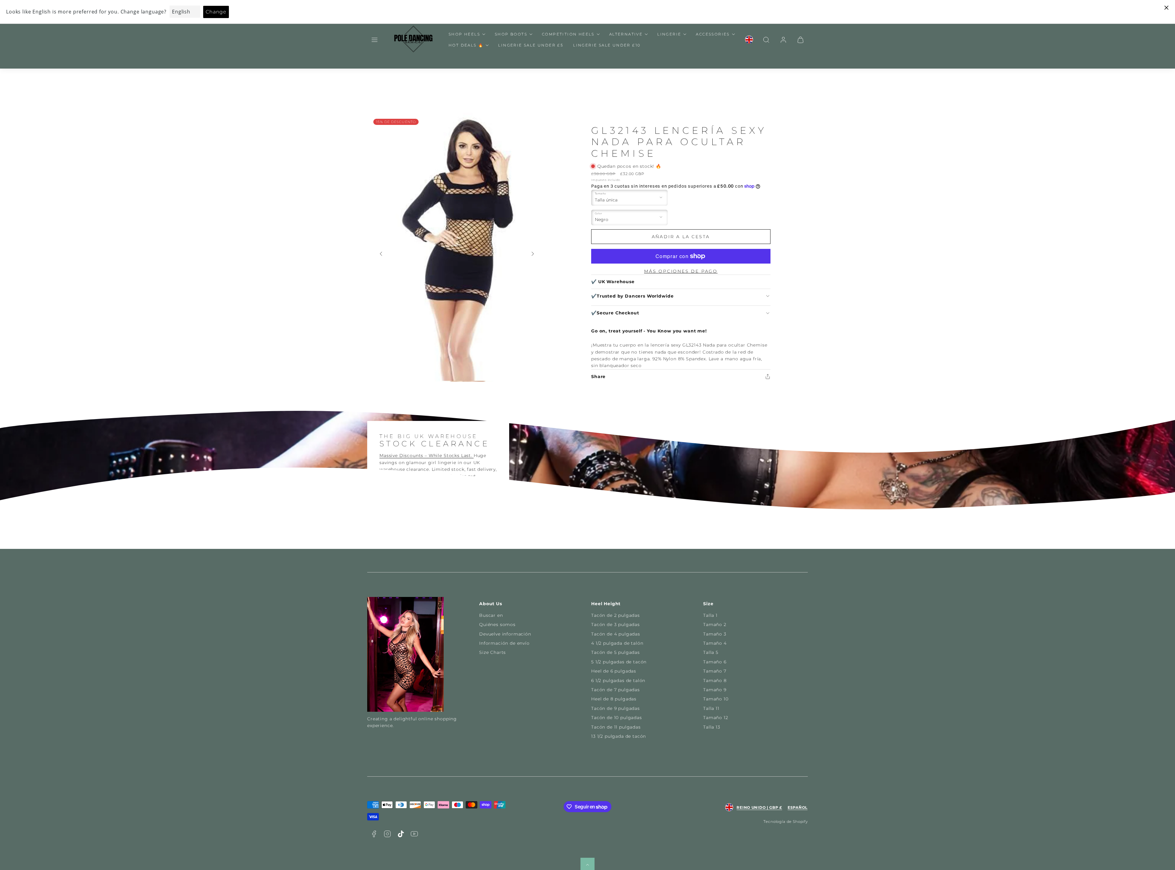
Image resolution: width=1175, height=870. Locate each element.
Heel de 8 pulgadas (613, 699)
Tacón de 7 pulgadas (615, 689)
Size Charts (492, 652)
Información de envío (504, 643)
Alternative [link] (626, 34)
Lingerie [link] (669, 34)
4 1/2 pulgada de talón (617, 643)
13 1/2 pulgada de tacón (618, 736)
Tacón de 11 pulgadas (616, 727)
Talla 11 (711, 708)
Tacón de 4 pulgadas (615, 634)
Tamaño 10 (716, 699)
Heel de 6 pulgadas (613, 671)
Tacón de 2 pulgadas (615, 615)
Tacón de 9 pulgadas (615, 708)
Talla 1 (710, 615)
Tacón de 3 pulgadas (615, 624)
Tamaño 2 (714, 624)
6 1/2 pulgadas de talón (618, 680)
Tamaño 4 (715, 643)
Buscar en (491, 615)
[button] (374, 39)
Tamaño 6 (714, 662)
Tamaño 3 (714, 634)
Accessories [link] (712, 34)
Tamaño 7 (714, 671)
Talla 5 (710, 652)
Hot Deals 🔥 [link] (466, 45)
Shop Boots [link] (511, 34)
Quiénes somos (497, 624)
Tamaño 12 (715, 717)
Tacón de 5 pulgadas (615, 652)
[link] (749, 40)
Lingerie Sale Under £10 (606, 45)
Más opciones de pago (681, 271)
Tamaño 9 (714, 689)
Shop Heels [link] (464, 34)
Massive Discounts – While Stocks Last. (426, 455)
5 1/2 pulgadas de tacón (619, 662)
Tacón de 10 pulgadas (616, 717)
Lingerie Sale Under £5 (530, 45)
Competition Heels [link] (568, 34)
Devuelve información (505, 634)
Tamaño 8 (715, 680)
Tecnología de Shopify (785, 821)
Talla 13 (711, 727)
